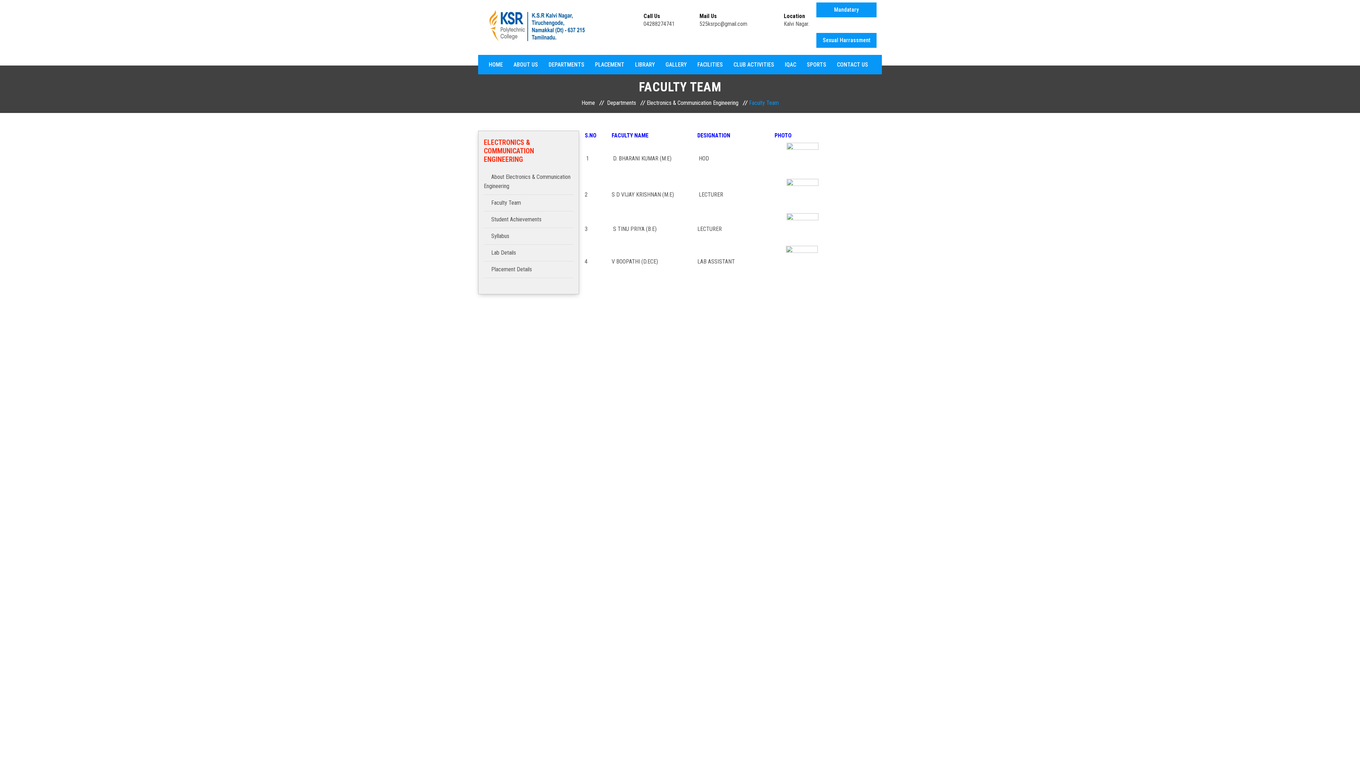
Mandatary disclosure (846, 11)
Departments (566, 64)
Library (645, 64)
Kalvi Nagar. (796, 24)
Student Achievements (516, 219)
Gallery (676, 64)
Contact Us (852, 64)
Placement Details (511, 269)
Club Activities (753, 64)
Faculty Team (506, 202)
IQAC (790, 64)
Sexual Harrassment (847, 40)
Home (496, 64)
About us (526, 64)
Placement (609, 64)
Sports (816, 64)
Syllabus (500, 236)
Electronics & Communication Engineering (692, 103)
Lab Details (503, 252)
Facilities (710, 64)
